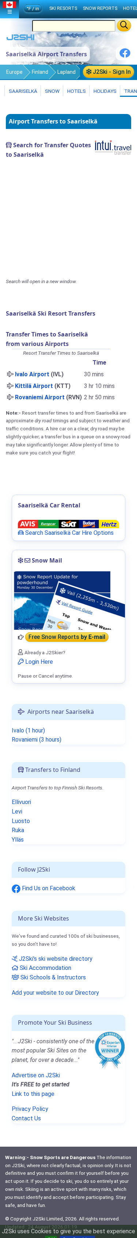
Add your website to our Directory (55, 992)
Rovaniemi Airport (40, 397)
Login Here (38, 661)
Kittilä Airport (34, 385)
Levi (17, 811)
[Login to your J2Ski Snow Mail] (68, 600)
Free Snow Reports (66, 637)
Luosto (21, 821)
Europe (14, 72)
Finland (40, 72)
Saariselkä (22, 91)
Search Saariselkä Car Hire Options (69, 532)
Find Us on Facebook (47, 888)
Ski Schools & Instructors (52, 977)
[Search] (124, 25)
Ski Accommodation (44, 967)
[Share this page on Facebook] (125, 56)
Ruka (18, 830)
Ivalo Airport (32, 374)
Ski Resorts (63, 8)
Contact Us (26, 1118)
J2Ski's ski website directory (55, 958)
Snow (52, 91)
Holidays (104, 91)
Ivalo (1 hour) (28, 730)
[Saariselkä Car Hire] (68, 524)
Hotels (76, 91)
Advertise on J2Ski (36, 1075)
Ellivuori (21, 802)
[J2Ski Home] (20, 38)
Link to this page (33, 1093)
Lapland (66, 72)
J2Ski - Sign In (111, 71)
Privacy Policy (30, 1108)
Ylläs (18, 839)
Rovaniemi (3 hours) (36, 739)
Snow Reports (100, 8)
